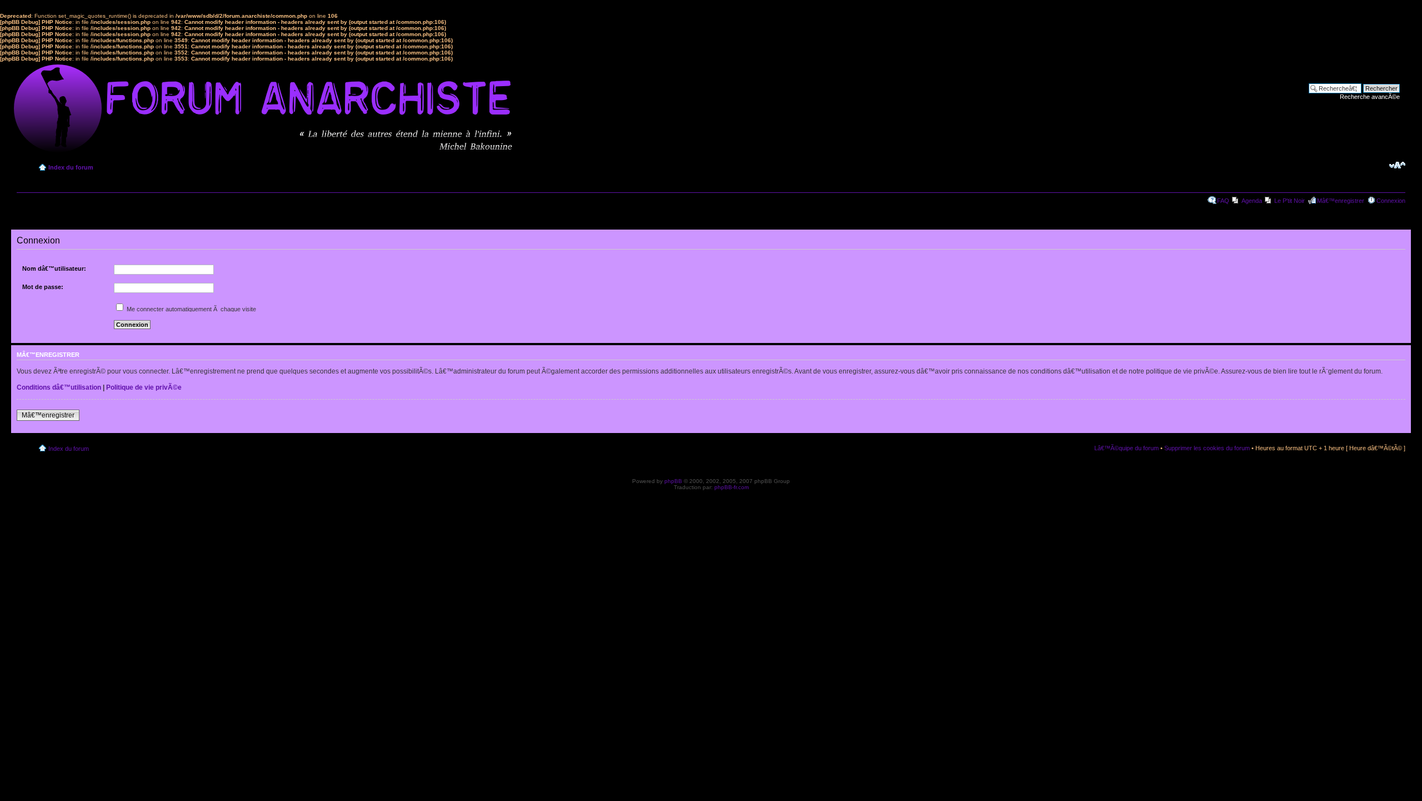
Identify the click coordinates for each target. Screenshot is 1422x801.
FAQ (1223, 200)
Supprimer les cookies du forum (1207, 448)
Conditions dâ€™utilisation (59, 387)
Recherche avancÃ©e (1370, 96)
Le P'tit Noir (1289, 200)
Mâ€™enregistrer (1340, 200)
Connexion (1390, 200)
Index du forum (70, 167)
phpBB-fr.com (731, 487)
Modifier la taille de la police (1397, 165)
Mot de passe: (42, 286)
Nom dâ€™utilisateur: (54, 268)
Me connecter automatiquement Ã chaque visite (190, 309)
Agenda (1251, 200)
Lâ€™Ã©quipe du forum (1126, 448)
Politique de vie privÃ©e (144, 387)
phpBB (673, 481)
